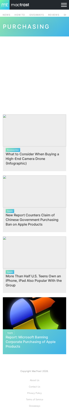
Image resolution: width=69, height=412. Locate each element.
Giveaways (34, 406)
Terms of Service (34, 399)
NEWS (6, 15)
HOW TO (20, 15)
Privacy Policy (34, 393)
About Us (34, 380)
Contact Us (34, 386)
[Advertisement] (34, 73)
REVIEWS (53, 15)
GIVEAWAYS (36, 15)
